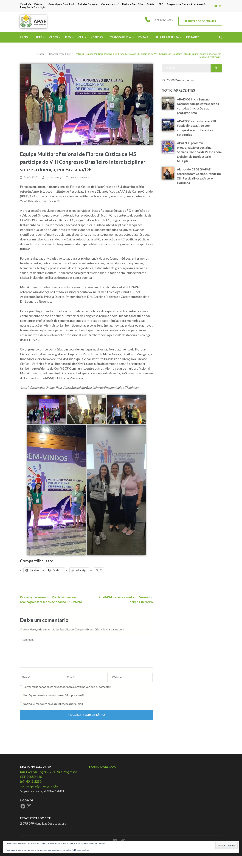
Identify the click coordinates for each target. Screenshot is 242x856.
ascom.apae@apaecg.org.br (39, 786)
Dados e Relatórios (132, 4)
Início (24, 37)
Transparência (120, 37)
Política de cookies (80, 850)
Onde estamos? (110, 4)
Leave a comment (79, 177)
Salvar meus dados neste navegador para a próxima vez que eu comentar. (67, 686)
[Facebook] (216, 5)
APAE (38, 37)
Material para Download (61, 4)
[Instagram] (221, 5)
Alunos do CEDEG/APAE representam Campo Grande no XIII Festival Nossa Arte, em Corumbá (199, 176)
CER (80, 37)
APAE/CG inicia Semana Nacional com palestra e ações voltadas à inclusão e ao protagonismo (198, 106)
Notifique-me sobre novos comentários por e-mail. (53, 695)
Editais (150, 4)
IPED (160, 4)
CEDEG (53, 37)
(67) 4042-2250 (163, 19)
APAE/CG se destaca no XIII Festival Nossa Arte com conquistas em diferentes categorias (196, 128)
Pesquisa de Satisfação (33, 7)
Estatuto (39, 4)
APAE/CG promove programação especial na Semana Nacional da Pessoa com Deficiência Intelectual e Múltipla (199, 152)
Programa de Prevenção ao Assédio (186, 4)
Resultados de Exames (200, 21)
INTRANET (192, 37)
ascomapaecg (53, 177)
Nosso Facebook (102, 766)
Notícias (97, 37)
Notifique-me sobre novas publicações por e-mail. (53, 703)
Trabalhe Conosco (87, 4)
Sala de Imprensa (167, 37)
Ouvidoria (25, 4)
